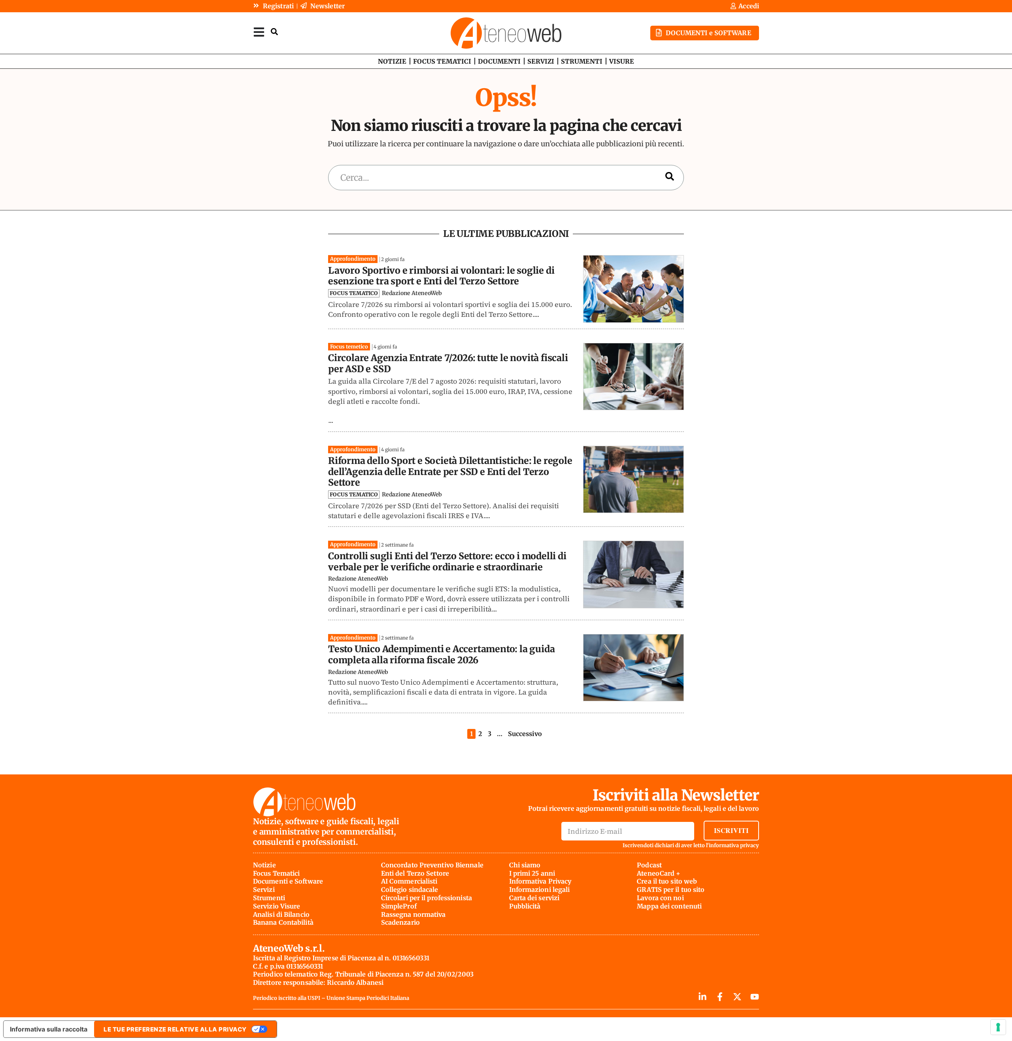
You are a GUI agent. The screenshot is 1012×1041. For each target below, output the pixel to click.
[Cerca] (669, 178)
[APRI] (259, 31)
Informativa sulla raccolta (48, 1029)
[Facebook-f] (720, 996)
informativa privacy (734, 845)
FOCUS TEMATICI (442, 61)
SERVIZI (540, 61)
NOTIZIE (392, 61)
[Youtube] (754, 996)
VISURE (621, 61)
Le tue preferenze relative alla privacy (175, 1029)
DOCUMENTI (499, 61)
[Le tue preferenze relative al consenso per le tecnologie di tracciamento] (998, 1027)
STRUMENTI (581, 61)
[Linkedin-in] (702, 996)
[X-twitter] (737, 996)
